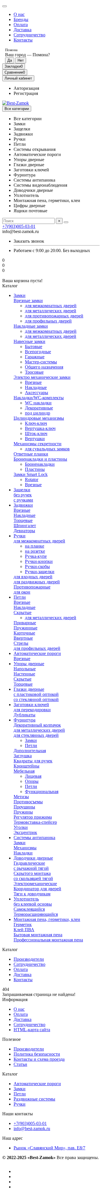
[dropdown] (4, 6)
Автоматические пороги (37, 653)
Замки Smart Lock (31, 474)
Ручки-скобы (37, 566)
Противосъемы (28, 801)
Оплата (21, 24)
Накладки (23, 852)
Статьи (20, 1064)
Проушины (24, 806)
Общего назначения (44, 367)
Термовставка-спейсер (35, 822)
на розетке (35, 551)
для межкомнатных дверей (50, 305)
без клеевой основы (33, 904)
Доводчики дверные (33, 858)
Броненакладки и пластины (40, 459)
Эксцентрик (25, 832)
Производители (29, 959)
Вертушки (35, 438)
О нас (19, 14)
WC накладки (38, 402)
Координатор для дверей (37, 888)
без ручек (23, 494)
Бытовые (33, 346)
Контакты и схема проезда (39, 1059)
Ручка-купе (36, 556)
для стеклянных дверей (36, 735)
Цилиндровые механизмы (39, 418)
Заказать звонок (29, 241)
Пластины (35, 469)
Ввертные (23, 638)
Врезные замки (28, 300)
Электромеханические (35, 883)
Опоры (32, 781)
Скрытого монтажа (32, 873)
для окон (22, 592)
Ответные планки (31, 454)
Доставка (22, 29)
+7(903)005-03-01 (18, 226)
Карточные (24, 633)
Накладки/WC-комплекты (39, 397)
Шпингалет (25, 525)
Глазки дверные (29, 689)
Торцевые (23, 520)
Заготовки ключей (31, 704)
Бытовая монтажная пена (38, 934)
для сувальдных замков (47, 448)
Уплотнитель (26, 898)
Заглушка (23, 755)
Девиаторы (24, 530)
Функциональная (41, 791)
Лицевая (33, 776)
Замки (20, 295)
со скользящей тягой (33, 878)
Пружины (23, 812)
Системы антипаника (34, 837)
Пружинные (25, 627)
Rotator (31, 479)
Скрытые (22, 612)
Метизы (21, 796)
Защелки (22, 489)
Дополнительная (30, 750)
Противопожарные (32, 586)
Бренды (21, 19)
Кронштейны (26, 766)
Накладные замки (31, 326)
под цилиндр (37, 413)
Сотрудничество (29, 34)
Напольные (25, 668)
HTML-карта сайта (32, 1029)
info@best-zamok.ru (32, 1128)
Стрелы (21, 643)
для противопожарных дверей (54, 315)
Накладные (36, 387)
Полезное (11, 1039)
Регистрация (26, 93)
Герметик (23, 924)
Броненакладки (40, 464)
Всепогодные (38, 351)
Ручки (20, 535)
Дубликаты (24, 714)
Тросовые (34, 372)
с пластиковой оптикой (36, 694)
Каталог (10, 1074)
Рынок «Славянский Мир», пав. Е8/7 (49, 1147)
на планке (34, 546)
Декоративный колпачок (37, 725)
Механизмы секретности (37, 443)
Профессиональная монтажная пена (48, 939)
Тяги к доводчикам (32, 893)
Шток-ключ (36, 433)
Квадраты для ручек (33, 760)
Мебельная (24, 771)
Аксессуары (36, 392)
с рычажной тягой (31, 868)
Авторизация (26, 88)
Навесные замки (29, 341)
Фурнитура (24, 719)
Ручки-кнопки (39, 561)
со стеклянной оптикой (36, 699)
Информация (14, 999)
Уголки (21, 827)
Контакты (23, 40)
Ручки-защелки (39, 571)
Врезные (33, 382)
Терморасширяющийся (36, 914)
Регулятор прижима (33, 817)
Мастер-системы (41, 361)
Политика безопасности (37, 1054)
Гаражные (34, 356)
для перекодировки (32, 709)
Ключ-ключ (36, 423)
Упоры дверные (29, 663)
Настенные (24, 673)
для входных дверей (33, 576)
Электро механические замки (42, 377)
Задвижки (23, 505)
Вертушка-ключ (40, 428)
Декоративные (39, 407)
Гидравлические (29, 863)
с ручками (23, 500)
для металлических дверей (50, 310)
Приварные (25, 622)
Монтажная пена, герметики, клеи (47, 919)
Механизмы (25, 847)
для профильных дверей (48, 321)
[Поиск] (66, 222)
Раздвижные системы (34, 1099)
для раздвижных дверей (37, 581)
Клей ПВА (24, 929)
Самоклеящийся (29, 909)
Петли (20, 597)
